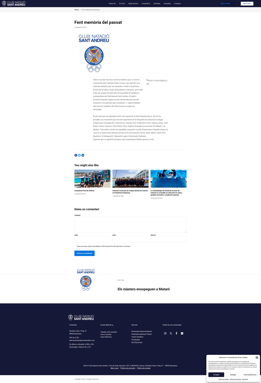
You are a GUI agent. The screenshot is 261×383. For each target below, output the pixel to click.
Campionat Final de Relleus (84, 191)
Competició (146, 3)
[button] (257, 357)
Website (153, 235)
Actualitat (167, 3)
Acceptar (216, 375)
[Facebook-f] (176, 333)
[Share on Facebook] (75, 155)
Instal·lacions (133, 3)
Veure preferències (250, 375)
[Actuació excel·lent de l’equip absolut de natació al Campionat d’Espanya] (130, 179)
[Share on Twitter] (79, 155)
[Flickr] (182, 333)
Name (76, 235)
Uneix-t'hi (112, 3)
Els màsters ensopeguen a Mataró (144, 289)
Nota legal (245, 379)
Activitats (157, 3)
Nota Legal (114, 368)
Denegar (233, 375)
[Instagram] (165, 333)
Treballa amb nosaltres (108, 332)
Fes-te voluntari (105, 334)
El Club (122, 3)
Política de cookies (223, 379)
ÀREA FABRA (226, 3)
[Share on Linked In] (82, 155)
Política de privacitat (235, 379)
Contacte (177, 3)
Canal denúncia (106, 337)
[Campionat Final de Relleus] (92, 179)
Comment (77, 215)
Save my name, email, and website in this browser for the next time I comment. (104, 246)
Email (114, 235)
